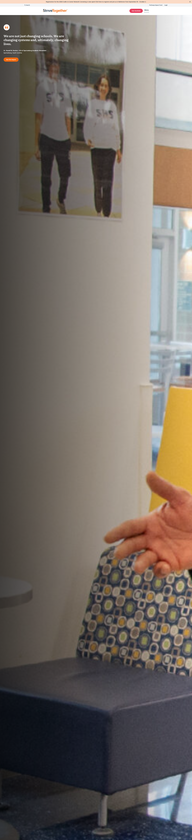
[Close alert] (190, 2)
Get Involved (136, 11)
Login (166, 5)
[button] (146, 11)
